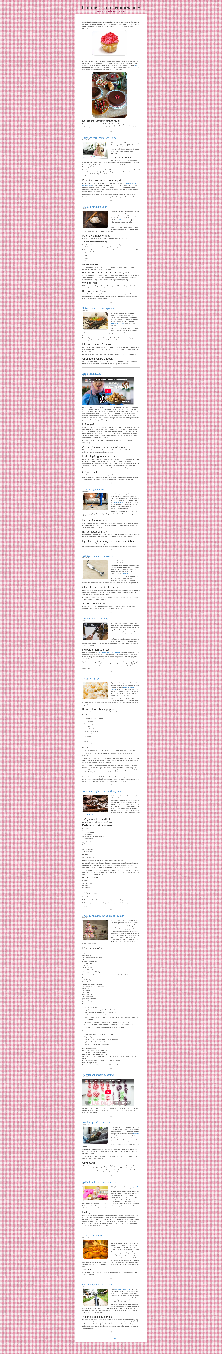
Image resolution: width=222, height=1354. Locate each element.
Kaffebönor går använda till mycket (101, 791)
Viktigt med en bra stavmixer (98, 556)
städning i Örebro (119, 502)
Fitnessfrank (123, 220)
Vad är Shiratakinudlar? (95, 206)
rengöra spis (134, 1187)
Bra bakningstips (91, 373)
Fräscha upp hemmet (93, 489)
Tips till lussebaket (92, 1235)
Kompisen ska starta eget (96, 618)
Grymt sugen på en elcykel (97, 1284)
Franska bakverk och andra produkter (103, 915)
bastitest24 (126, 573)
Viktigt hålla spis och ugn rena (99, 1182)
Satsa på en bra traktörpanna (98, 308)
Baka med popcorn (92, 678)
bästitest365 (90, 815)
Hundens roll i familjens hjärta (99, 138)
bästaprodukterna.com (117, 323)
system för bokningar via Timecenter (109, 652)
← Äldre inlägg (111, 1338)
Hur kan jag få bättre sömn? (97, 1122)
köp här (113, 929)
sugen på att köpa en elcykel (122, 1289)
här (136, 65)
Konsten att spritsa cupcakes (98, 1075)
